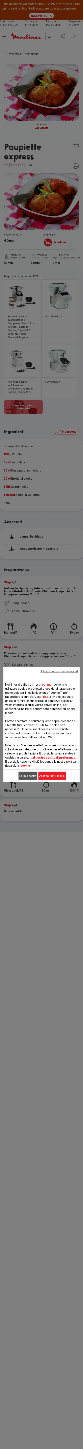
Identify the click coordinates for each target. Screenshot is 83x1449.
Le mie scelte (27, 775)
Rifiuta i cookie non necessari (59, 671)
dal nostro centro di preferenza (52, 757)
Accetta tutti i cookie (52, 775)
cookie (25, 765)
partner (47, 684)
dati (46, 696)
